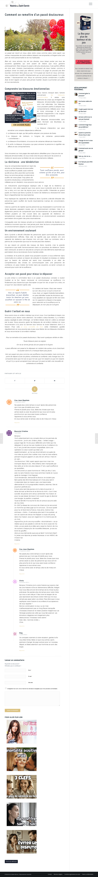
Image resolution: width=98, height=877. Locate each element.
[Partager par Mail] (55, 380)
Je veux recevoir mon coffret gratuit (83, 62)
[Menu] (90, 4)
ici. (89, 78)
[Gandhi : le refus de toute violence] (1, 438)
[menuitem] (50, 874)
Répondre (17, 422)
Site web (30, 682)
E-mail (30, 676)
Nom (29, 670)
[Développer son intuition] (96, 438)
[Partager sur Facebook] (15, 380)
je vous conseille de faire (33, 327)
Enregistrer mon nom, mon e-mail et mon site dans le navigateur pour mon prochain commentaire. (32, 688)
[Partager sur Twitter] (35, 380)
